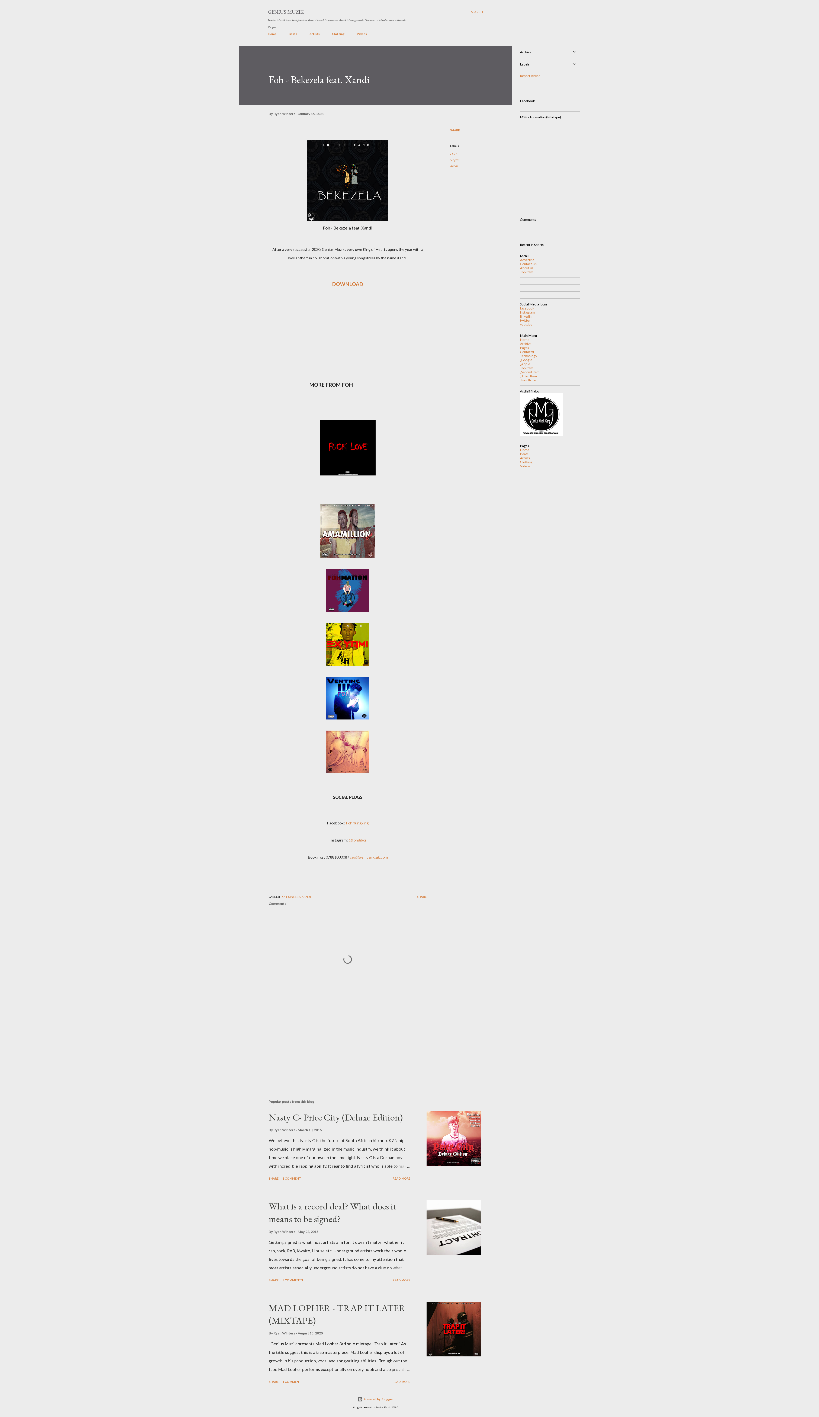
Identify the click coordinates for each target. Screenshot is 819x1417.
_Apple (525, 364)
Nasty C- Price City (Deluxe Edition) (336, 1117)
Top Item (526, 272)
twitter (525, 320)
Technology (528, 356)
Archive (525, 344)
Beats (293, 34)
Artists (314, 34)
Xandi (454, 166)
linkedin (525, 316)
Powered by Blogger (378, 1399)
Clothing (338, 34)
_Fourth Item (529, 380)
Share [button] (455, 130)
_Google (526, 360)
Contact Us (528, 264)
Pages (524, 348)
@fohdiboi (357, 840)
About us (526, 268)
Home (272, 34)
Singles (454, 160)
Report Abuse (530, 76)
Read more (401, 1178)
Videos (362, 34)
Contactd (527, 352)
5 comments (292, 1280)
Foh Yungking (357, 823)
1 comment (291, 1178)
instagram (527, 312)
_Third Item (528, 376)
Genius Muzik (286, 12)
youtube (526, 324)
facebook (527, 308)
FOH (453, 154)
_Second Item (529, 372)
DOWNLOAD (347, 284)
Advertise (527, 260)
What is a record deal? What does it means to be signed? (332, 1212)
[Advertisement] (341, 1046)
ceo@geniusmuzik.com (369, 857)
